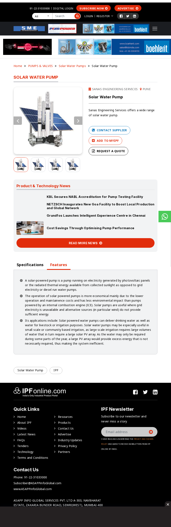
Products (64, 423)
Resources (65, 417)
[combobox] (42, 16)
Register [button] (103, 16)
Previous (18, 120)
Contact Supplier (111, 130)
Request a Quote (110, 151)
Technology (25, 452)
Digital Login (63, 8)
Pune (146, 89)
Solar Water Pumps (72, 66)
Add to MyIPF (107, 141)
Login (88, 16)
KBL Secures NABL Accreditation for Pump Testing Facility (95, 197)
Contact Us (66, 428)
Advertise (126, 8)
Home (18, 66)
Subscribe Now (91, 8)
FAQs (21, 440)
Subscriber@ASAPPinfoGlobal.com (38, 483)
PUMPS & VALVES (40, 66)
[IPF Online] (29, 28)
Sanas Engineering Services (114, 89)
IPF (56, 370)
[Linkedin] (134, 16)
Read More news (83, 243)
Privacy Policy (67, 446)
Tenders (23, 446)
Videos (22, 428)
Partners (64, 452)
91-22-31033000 (40, 8)
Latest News (26, 434)
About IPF (24, 423)
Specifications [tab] (30, 264)
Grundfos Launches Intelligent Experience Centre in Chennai (96, 215)
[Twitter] (127, 16)
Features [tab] (58, 264)
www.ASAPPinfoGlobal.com (33, 489)
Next (78, 120)
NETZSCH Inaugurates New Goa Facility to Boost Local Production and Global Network (101, 206)
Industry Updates (70, 440)
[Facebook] (121, 16)
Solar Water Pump (30, 370)
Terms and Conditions (32, 458)
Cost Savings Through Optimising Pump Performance (90, 228)
